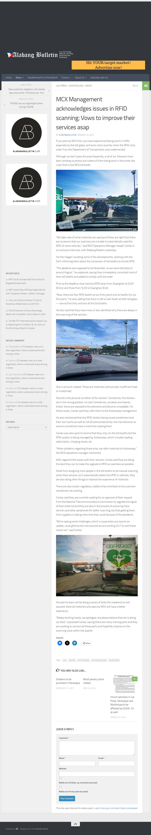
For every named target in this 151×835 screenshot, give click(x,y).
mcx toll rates (114, 660)
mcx (64, 660)
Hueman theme (41, 829)
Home (9, 77)
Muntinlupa (76, 85)
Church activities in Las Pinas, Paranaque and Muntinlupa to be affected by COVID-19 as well (122, 705)
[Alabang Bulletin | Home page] (40, 54)
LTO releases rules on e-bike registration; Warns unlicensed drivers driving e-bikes (25, 350)
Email (101, 758)
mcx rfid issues (83, 660)
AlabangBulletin (67, 135)
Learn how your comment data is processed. (116, 808)
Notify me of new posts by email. (73, 791)
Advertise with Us (99, 77)
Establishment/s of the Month (43, 77)
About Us (79, 77)
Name (62, 758)
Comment (64, 738)
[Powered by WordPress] (17, 829)
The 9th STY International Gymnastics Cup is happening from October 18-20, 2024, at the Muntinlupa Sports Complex (26, 325)
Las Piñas (61, 85)
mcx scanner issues (99, 660)
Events (65, 77)
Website (62, 768)
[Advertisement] (75, 22)
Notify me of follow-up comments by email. (78, 782)
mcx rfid (72, 660)
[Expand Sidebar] (146, 85)
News (18, 77)
